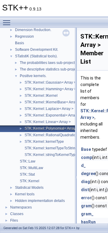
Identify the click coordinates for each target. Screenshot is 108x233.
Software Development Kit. (36, 49)
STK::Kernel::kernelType (44, 142)
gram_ (87, 213)
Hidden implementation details (40, 201)
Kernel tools (24, 194)
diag (85, 181)
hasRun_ (89, 222)
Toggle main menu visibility (7, 22)
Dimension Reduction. (33, 30)
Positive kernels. (33, 76)
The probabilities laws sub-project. (48, 63)
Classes (16, 214)
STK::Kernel (29, 181)
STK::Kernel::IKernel (41, 95)
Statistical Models (29, 188)
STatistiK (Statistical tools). (36, 56)
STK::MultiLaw (31, 168)
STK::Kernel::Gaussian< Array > (50, 82)
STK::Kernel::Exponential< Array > (52, 115)
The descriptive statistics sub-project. (50, 69)
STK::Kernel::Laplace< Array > (49, 109)
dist (85, 189)
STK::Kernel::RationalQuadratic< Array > (57, 135)
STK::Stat (27, 174)
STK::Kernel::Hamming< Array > (50, 89)
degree (88, 173)
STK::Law (27, 161)
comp (86, 157)
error (86, 197)
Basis (19, 43)
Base (86, 149)
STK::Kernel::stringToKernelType (51, 155)
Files (14, 220)
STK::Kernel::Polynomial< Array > (52, 128)
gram (86, 205)
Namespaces (21, 207)
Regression (24, 36)
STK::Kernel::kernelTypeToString (51, 148)
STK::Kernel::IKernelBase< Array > (52, 102)
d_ (83, 165)
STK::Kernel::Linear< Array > (48, 122)
